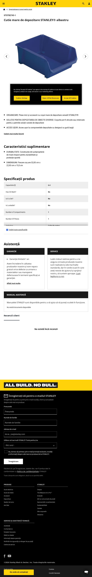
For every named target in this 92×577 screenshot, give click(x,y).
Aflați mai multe (13, 283)
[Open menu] (3, 3)
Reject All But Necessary (51, 98)
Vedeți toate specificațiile (18, 230)
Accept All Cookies (70, 98)
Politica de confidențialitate (28, 471)
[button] (4, 556)
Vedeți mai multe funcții (14, 134)
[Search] (83, 3)
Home (4, 9)
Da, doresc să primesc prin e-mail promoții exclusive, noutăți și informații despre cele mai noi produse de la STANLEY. (30, 453)
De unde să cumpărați (19, 572)
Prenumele (8, 407)
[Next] (85, 56)
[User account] (89, 3)
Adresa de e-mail (10, 429)
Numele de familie (10, 418)
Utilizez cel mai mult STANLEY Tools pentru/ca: (21, 440)
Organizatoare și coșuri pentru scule (20, 9)
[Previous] (6, 56)
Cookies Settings (21, 98)
